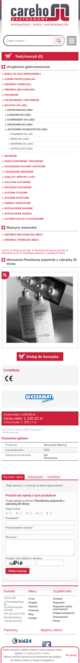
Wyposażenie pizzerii (17, 213)
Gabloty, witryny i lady (20, 177)
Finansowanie (60, 617)
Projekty (33, 602)
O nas (32, 598)
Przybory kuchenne (18, 187)
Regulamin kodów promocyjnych (62, 608)
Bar (46, 455)
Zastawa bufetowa (16, 198)
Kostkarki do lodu (20, 110)
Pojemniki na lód (21, 134)
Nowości (33, 606)
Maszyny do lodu (15, 105)
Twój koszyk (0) (29, 56)
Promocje (34, 610)
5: (47, 513)
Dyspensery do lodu (21, 119)
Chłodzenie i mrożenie (19, 171)
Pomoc (56, 621)
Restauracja (50, 457)
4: (37, 513)
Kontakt (33, 618)
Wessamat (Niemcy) (55, 444)
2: (17, 513)
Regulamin (59, 602)
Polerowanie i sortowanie (21, 100)
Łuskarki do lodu (19, 115)
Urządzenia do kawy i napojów (24, 166)
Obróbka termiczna (17, 84)
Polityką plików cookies (37, 653)
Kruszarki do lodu (20, 124)
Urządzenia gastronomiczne (28, 67)
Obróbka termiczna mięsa (21, 240)
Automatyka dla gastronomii (23, 219)
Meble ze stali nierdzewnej (22, 74)
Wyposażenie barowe (18, 208)
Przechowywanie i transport (23, 161)
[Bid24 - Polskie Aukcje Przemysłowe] (21, 641)
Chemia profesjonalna (19, 79)
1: (7, 513)
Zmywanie (10, 156)
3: (27, 513)
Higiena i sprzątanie (17, 203)
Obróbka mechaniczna (19, 89)
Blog (31, 614)
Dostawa (57, 598)
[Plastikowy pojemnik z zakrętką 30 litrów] (40, 310)
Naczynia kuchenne (17, 182)
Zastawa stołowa (16, 192)
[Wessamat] (40, 399)
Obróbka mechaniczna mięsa (23, 234)
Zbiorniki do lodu (21, 143)
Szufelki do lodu (21, 148)
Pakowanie (11, 95)
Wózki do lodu (19, 139)
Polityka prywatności (64, 613)
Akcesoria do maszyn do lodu (27, 129)
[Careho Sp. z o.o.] (40, 15)
